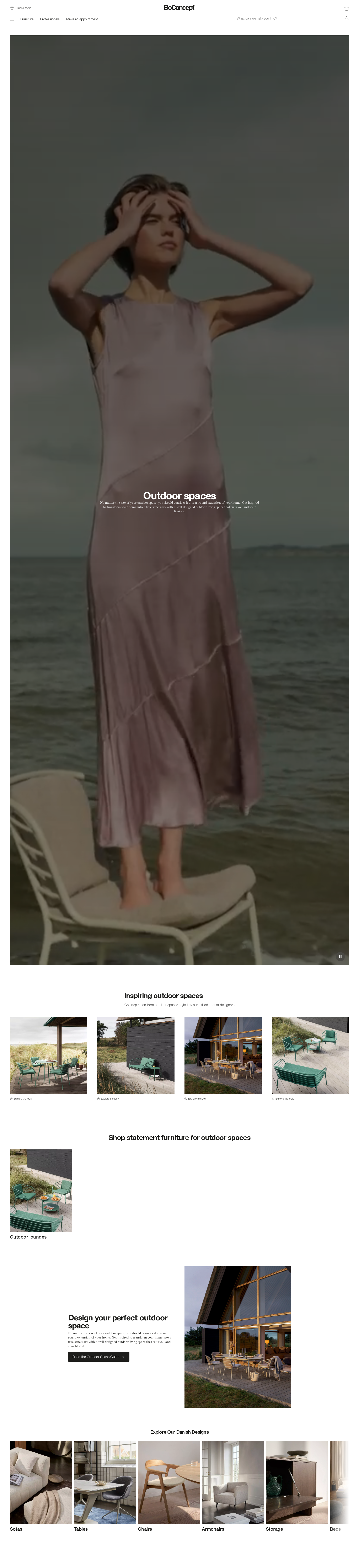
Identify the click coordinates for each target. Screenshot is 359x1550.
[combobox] (293, 18)
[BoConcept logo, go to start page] (180, 8)
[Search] (347, 18)
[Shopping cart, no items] (346, 8)
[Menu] (11, 19)
